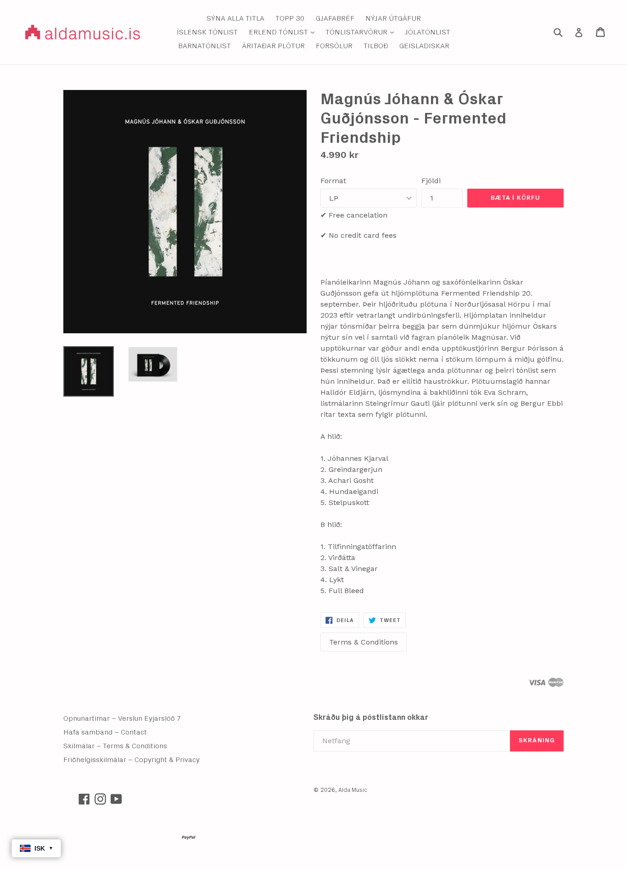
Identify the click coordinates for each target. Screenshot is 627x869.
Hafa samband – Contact (105, 732)
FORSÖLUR (334, 46)
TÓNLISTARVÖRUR (361, 32)
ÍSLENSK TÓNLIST (207, 32)
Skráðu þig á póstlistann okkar (371, 717)
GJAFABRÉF (335, 18)
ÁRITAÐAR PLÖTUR (273, 46)
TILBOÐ (376, 46)
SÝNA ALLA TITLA (235, 18)
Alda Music (352, 790)
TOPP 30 (290, 18)
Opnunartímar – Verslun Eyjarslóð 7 (122, 718)
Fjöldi (431, 180)
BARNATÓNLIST (204, 46)
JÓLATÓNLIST (427, 32)
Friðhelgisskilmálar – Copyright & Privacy (131, 759)
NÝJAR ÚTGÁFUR (393, 18)
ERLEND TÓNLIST (284, 32)
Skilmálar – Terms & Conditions (115, 746)
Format (333, 180)
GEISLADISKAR (424, 46)
